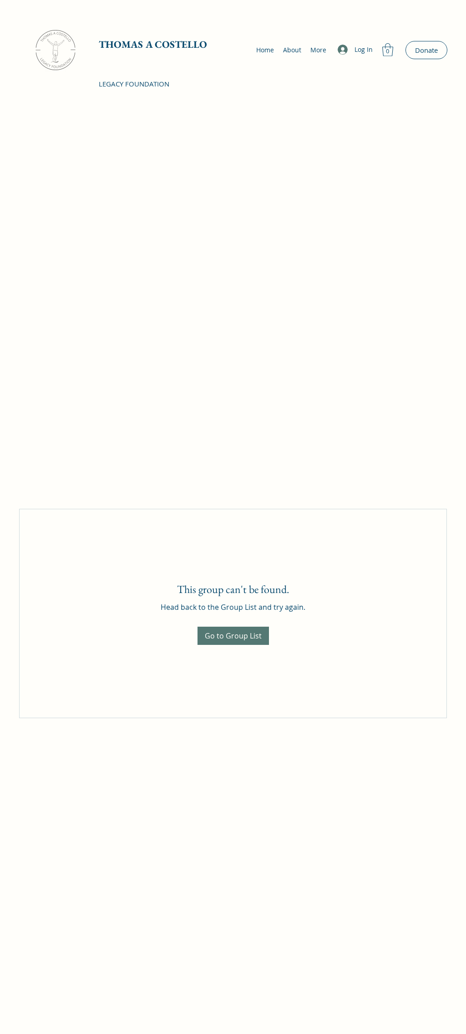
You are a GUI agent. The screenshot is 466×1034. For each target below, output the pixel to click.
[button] (387, 49)
